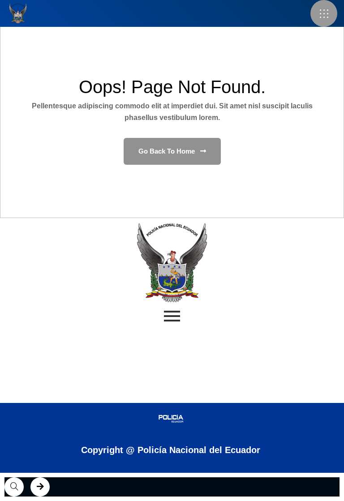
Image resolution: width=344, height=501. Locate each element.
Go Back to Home (167, 151)
